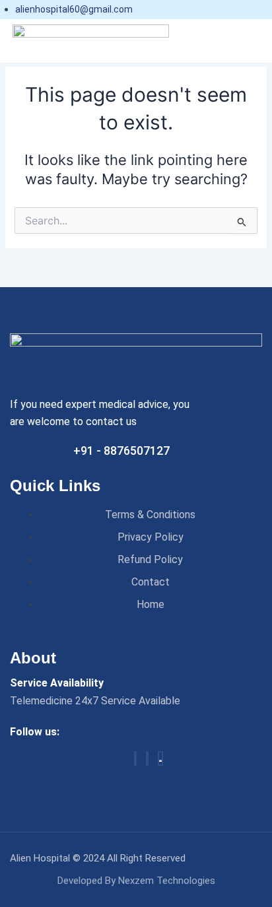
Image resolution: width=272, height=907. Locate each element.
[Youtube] (160, 758)
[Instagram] (147, 758)
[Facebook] (135, 758)
